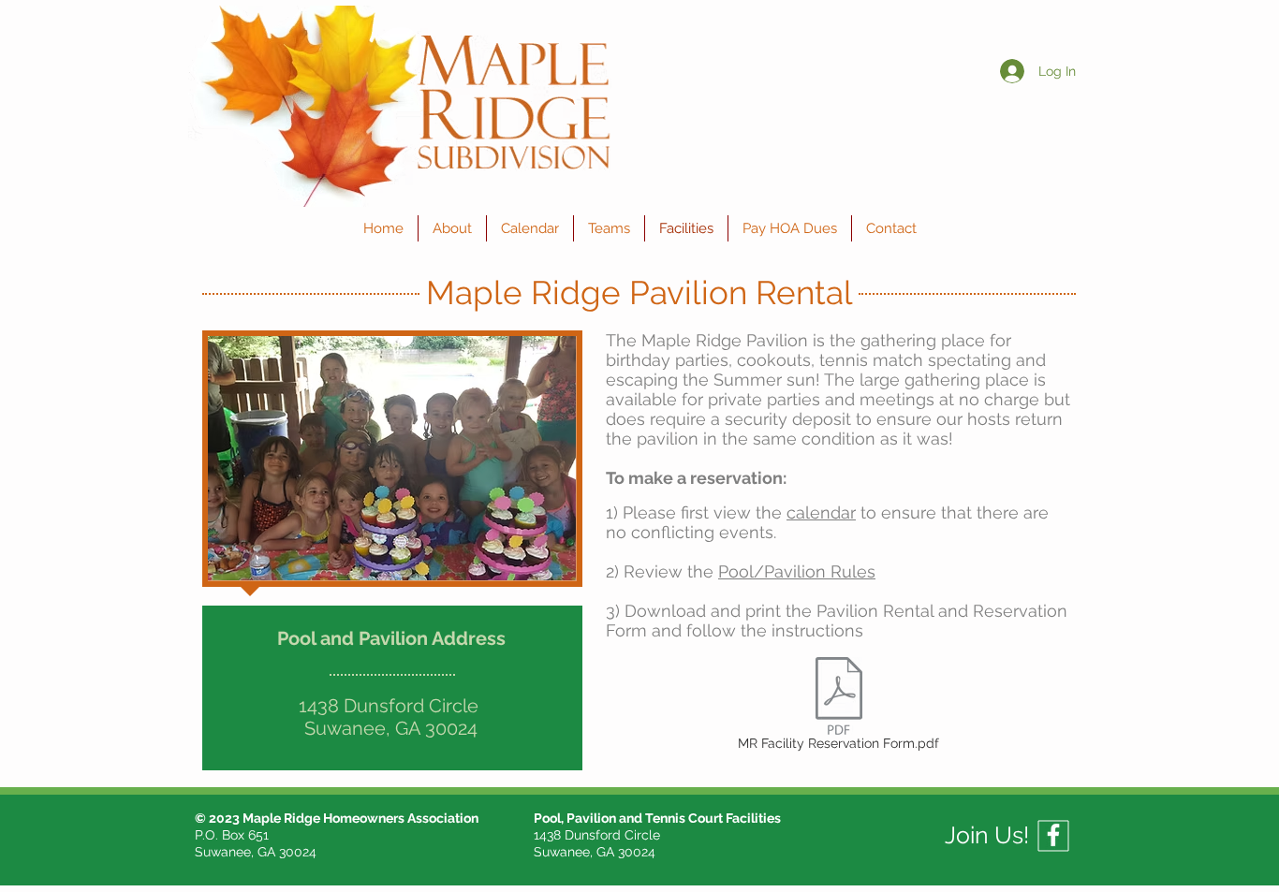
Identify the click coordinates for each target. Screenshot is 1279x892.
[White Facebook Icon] (1053, 835)
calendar (821, 512)
